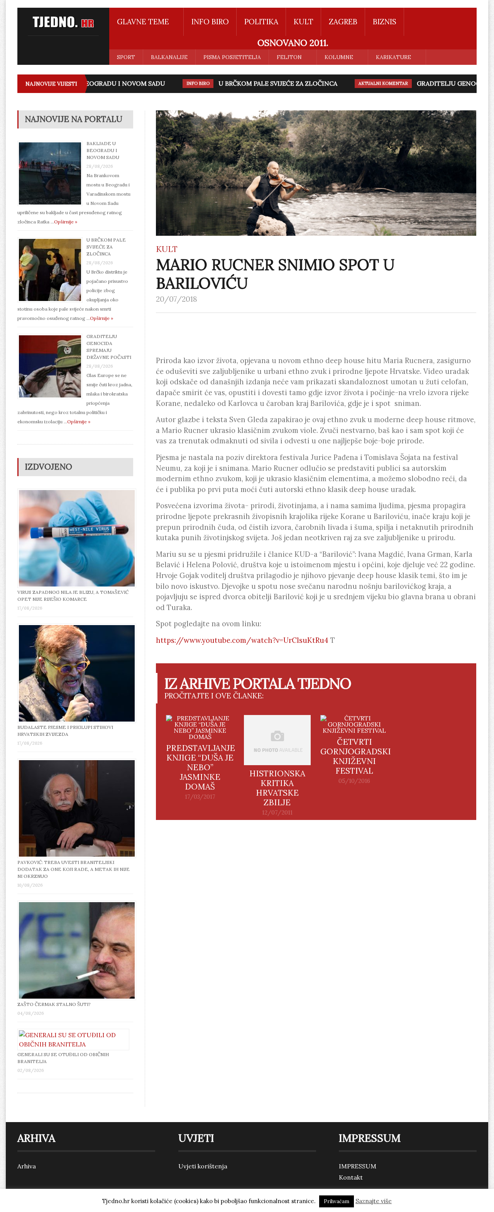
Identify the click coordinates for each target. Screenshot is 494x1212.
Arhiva (26, 1166)
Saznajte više (373, 1201)
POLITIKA (261, 21)
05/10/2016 (354, 781)
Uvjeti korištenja (202, 1166)
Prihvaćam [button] (336, 1201)
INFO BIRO (210, 21)
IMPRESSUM (357, 1166)
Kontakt (351, 1177)
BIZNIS (384, 21)
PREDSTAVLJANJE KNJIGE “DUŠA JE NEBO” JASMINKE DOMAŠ (200, 767)
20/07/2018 (176, 299)
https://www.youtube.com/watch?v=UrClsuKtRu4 (242, 640)
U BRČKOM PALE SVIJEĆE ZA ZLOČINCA (267, 83)
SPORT (126, 57)
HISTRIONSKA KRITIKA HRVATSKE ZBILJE (277, 788)
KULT (303, 21)
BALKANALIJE (169, 57)
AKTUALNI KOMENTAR (372, 83)
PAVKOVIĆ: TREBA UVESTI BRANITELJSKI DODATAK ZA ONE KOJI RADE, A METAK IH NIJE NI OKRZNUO (73, 869)
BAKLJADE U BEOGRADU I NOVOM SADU (93, 83)
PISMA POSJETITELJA (232, 57)
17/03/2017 (200, 796)
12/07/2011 (277, 812)
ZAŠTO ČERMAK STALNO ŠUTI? (54, 1004)
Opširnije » (65, 222)
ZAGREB (343, 21)
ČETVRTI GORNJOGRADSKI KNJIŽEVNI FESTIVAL (355, 756)
